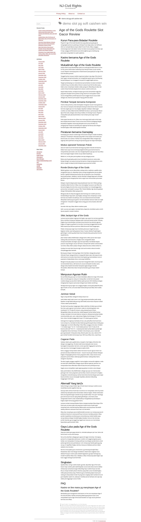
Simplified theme (103, 520)
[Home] (59, 19)
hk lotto (39, 153)
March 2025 (41, 93)
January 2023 (41, 143)
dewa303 (39, 168)
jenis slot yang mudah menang (82, 510)
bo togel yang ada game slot (81, 505)
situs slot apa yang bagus (74, 511)
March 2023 (41, 139)
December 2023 (42, 122)
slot (38, 162)
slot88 (38, 166)
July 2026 (40, 63)
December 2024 (42, 98)
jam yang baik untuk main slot (68, 510)
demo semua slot (74, 507)
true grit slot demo (91, 513)
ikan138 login (40, 159)
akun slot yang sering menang (68, 505)
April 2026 (40, 67)
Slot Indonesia (83, 504)
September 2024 (42, 104)
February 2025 (42, 95)
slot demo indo (93, 511)
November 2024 (42, 100)
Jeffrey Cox (75, 504)
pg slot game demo (94, 510)
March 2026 (41, 69)
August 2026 (41, 61)
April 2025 (40, 91)
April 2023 (40, 138)
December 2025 (42, 75)
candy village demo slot (93, 505)
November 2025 (42, 77)
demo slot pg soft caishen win (91, 507)
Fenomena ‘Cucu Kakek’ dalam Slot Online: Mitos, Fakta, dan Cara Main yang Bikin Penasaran (47, 54)
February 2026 (42, 71)
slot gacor (39, 152)
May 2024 (40, 112)
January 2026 (41, 73)
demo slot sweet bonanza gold (75, 508)
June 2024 (40, 110)
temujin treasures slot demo (81, 513)
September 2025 (42, 81)
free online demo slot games (88, 508)
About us (71, 13)
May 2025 (40, 89)
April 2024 (40, 114)
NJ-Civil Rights (71, 6)
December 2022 (42, 145)
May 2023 (40, 136)
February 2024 (42, 118)
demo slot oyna (81, 507)
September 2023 (42, 128)
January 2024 (41, 120)
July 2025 (40, 85)
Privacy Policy (61, 13)
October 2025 (41, 79)
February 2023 (42, 141)
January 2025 (41, 96)
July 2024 (40, 108)
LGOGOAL (39, 164)
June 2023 (40, 134)
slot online (39, 169)
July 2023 (40, 132)
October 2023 (41, 126)
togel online (40, 155)
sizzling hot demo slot (85, 511)
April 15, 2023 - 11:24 (66, 504)
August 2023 (41, 130)
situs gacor (40, 157)
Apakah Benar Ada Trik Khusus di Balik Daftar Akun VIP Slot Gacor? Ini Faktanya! (47, 38)
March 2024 (41, 116)
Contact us (81, 13)
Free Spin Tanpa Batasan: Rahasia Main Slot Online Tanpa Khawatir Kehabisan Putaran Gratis (46, 43)
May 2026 (40, 65)
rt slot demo (66, 511)
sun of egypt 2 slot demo (68, 513)
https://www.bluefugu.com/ (44, 160)
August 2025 (41, 83)
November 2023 (42, 124)
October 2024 (41, 102)
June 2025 (40, 87)
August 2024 (41, 106)
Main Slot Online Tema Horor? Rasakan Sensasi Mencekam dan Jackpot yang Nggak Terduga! (46, 48)
